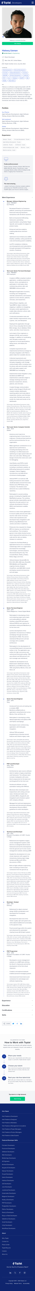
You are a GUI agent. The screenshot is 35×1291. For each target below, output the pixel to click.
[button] (17, 197)
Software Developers (8, 1152)
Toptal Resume (6, 1248)
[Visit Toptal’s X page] (15, 1272)
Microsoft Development (19, 70)
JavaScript (25, 75)
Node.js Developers (8, 1199)
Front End (25, 72)
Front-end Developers (8, 1148)
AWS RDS (5, 75)
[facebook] (17, 1024)
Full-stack (5, 72)
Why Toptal (5, 1238)
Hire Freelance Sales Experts (10, 1135)
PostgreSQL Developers (9, 1206)
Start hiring (17, 1099)
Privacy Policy (9, 1283)
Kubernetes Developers (9, 1193)
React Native (12, 80)
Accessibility (26, 1283)
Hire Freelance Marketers (9, 1123)
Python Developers (7, 1209)
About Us (4, 1254)
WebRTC (22, 78)
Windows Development (15, 75)
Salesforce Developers (8, 1219)
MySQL (4, 80)
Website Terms (18, 1283)
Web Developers (7, 1155)
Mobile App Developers (9, 1158)
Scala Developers (7, 1222)
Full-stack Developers (8, 1145)
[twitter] (13, 1024)
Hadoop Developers (8, 1180)
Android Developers (8, 1164)
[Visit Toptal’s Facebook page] (20, 1272)
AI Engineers (5, 1161)
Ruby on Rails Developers (9, 1215)
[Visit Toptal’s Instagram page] (24, 1272)
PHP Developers (7, 1203)
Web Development (7, 70)
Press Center (6, 1244)
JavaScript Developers (8, 1190)
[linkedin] (21, 1024)
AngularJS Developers (8, 1168)
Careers (4, 1251)
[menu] (33, 2)
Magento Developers (8, 1196)
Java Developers (7, 1187)
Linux (9, 78)
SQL (27, 78)
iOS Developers (6, 1184)
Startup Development (15, 72)
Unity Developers (7, 1225)
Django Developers (7, 1171)
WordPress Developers (8, 1228)
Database (15, 78)
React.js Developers (8, 1212)
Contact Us (5, 1241)
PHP (4, 78)
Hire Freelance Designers (9, 1119)
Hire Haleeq (17, 43)
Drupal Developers (7, 1174)
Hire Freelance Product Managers (12, 1132)
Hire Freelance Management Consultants (14, 1126)
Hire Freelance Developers (10, 1116)
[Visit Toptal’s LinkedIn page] (10, 1272)
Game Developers (7, 1177)
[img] (10, 53)
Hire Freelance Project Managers (11, 1129)
